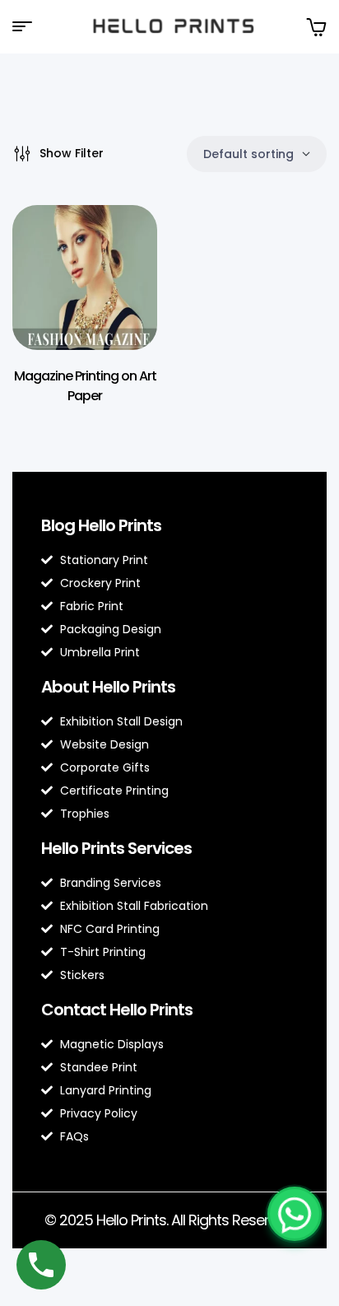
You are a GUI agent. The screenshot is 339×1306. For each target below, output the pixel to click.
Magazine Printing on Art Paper (85, 385)
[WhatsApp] (294, 1214)
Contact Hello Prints (117, 1009)
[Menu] (28, 26)
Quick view (120, 250)
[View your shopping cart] (316, 26)
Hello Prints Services (116, 848)
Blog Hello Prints (101, 525)
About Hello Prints (108, 686)
